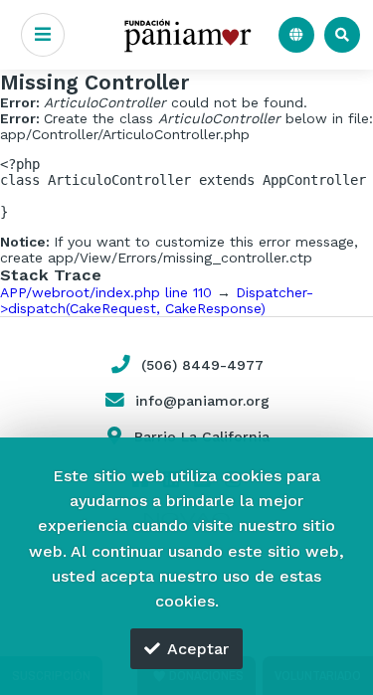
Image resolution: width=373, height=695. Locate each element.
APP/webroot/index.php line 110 (106, 292)
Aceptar (198, 648)
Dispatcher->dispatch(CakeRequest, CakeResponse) (156, 300)
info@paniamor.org (202, 401)
